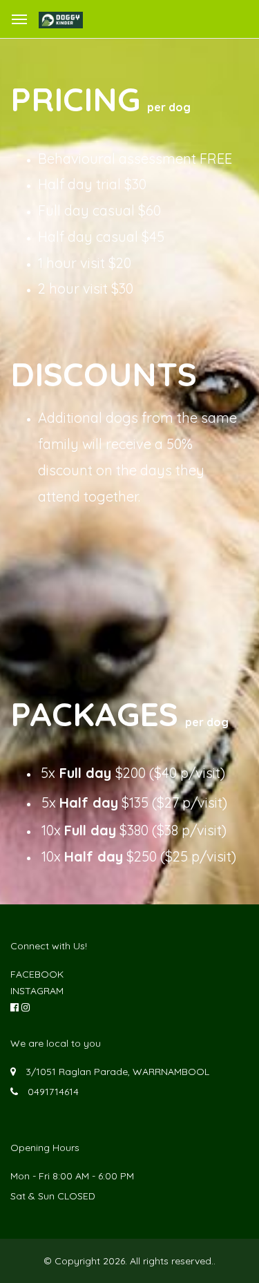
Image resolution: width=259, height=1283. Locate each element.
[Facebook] (14, 1007)
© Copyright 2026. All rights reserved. (128, 1261)
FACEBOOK (37, 974)
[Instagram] (25, 1007)
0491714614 (53, 1091)
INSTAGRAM (37, 991)
